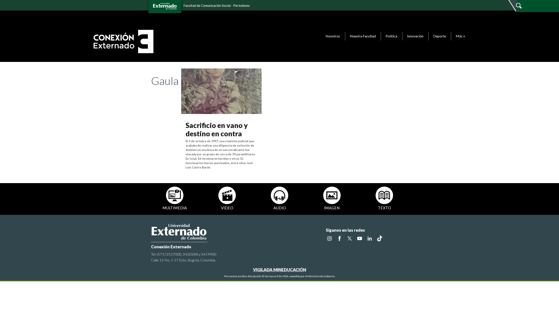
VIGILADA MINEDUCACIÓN (279, 269)
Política (391, 36)
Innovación (415, 36)
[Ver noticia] (221, 91)
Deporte (439, 36)
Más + (460, 36)
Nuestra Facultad (363, 36)
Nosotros (333, 36)
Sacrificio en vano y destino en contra (217, 129)
